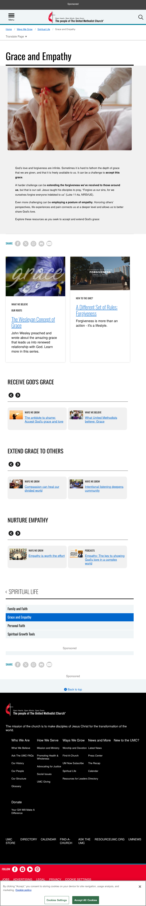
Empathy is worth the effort (47, 555)
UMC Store (10, 841)
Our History (17, 763)
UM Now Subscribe (73, 763)
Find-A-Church (71, 755)
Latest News (95, 748)
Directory (93, 778)
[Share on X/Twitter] (26, 244)
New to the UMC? (84, 298)
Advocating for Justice (49, 766)
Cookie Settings (78, 879)
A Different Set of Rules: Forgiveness (97, 310)
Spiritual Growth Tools (21, 634)
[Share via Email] (49, 243)
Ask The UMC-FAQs (22, 755)
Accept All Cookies (85, 900)
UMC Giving (43, 781)
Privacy (55, 879)
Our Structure (18, 778)
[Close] (140, 886)
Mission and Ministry (48, 748)
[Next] (17, 395)
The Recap (94, 763)
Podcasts (90, 550)
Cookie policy (23, 890)
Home (9, 29)
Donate (16, 801)
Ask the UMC (84, 841)
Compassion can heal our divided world (42, 488)
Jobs (5, 879)
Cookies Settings (57, 900)
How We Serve (48, 740)
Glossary (16, 786)
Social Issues (44, 774)
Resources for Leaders (75, 778)
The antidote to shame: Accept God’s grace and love (44, 419)
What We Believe (19, 304)
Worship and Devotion (75, 748)
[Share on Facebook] (18, 243)
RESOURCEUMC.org (110, 839)
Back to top (74, 689)
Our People (17, 771)
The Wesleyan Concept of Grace (33, 322)
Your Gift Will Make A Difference (23, 811)
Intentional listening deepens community (104, 488)
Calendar (93, 771)
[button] (140, 17)
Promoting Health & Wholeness (47, 757)
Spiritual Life (43, 29)
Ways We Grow (25, 29)
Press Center (95, 755)
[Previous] (11, 395)
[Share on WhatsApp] (33, 244)
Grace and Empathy (19, 617)
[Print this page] (41, 244)
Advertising (22, 879)
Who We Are (20, 740)
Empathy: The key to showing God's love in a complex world (105, 559)
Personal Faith (16, 625)
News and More (99, 740)
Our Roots (16, 310)
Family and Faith (18, 608)
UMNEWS (134, 839)
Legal (40, 879)
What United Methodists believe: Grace (101, 419)
